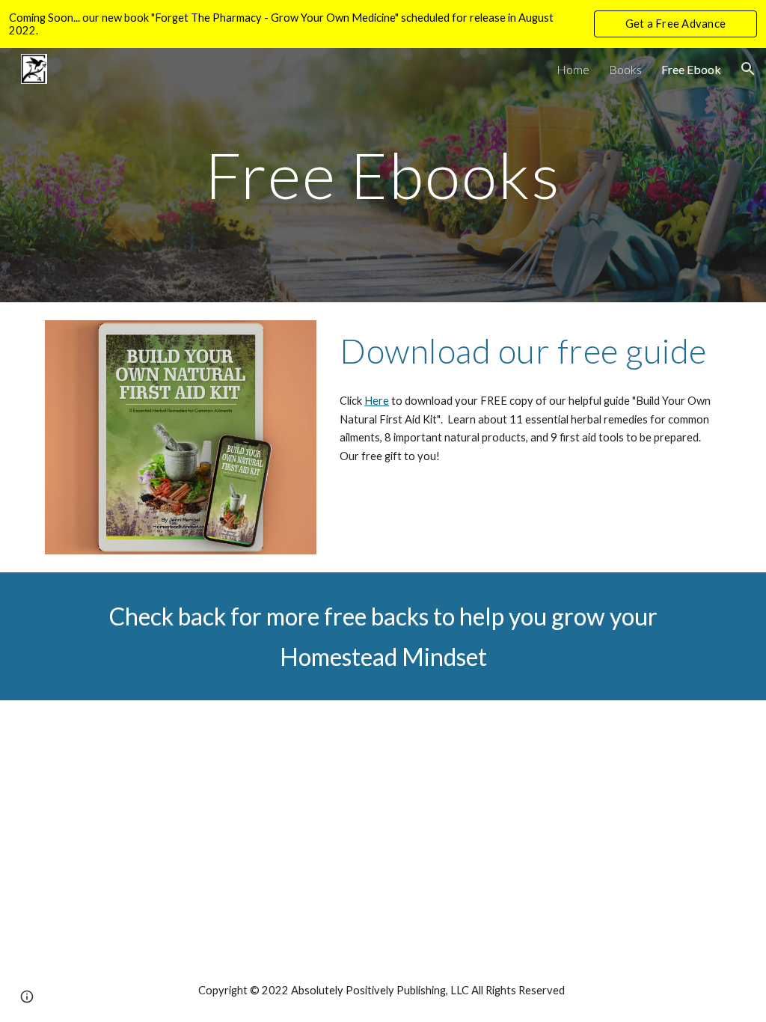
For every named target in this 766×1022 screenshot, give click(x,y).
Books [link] (625, 69)
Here (376, 400)
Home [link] (573, 69)
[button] (748, 69)
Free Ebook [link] (691, 69)
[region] (383, 24)
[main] (382, 174)
